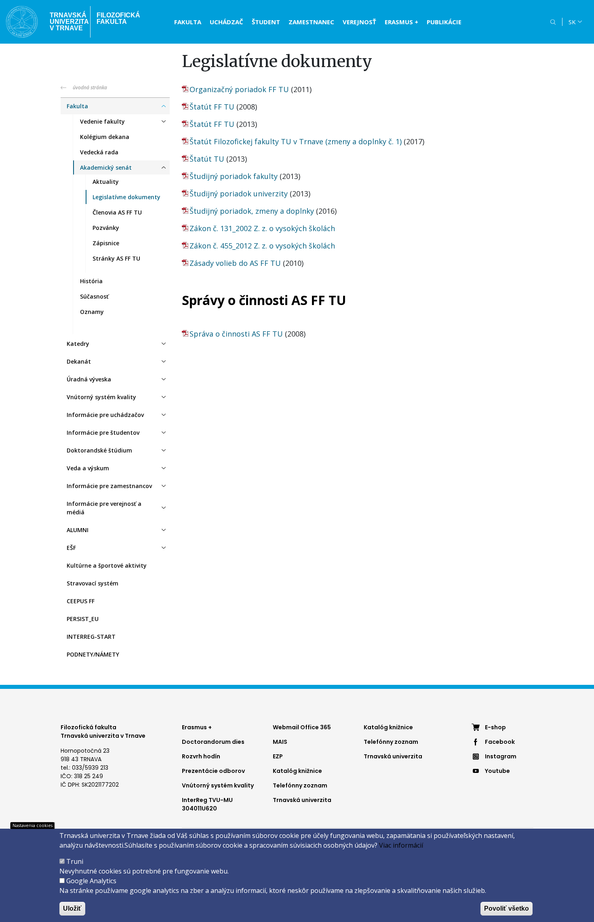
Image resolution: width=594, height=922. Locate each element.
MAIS (280, 742)
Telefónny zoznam (300, 785)
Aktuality (106, 181)
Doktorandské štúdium (99, 450)
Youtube (497, 771)
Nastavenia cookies (33, 825)
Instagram (500, 756)
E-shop (495, 727)
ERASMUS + (401, 22)
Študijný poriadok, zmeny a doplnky (252, 211)
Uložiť (72, 908)
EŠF (71, 548)
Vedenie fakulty (102, 121)
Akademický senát (106, 167)
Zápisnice (106, 243)
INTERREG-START (91, 636)
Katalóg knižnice (297, 771)
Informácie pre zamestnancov (109, 486)
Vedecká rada (99, 152)
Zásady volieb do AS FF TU (235, 263)
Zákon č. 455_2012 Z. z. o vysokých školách (262, 245)
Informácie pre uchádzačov (105, 415)
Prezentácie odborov (213, 771)
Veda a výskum (88, 468)
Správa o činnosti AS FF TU (236, 334)
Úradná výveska (89, 379)
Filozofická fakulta (118, 18)
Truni (74, 861)
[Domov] (22, 22)
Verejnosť (359, 22)
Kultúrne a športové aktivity (107, 565)
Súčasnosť (94, 296)
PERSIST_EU (83, 619)
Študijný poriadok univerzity (239, 193)
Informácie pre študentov (103, 432)
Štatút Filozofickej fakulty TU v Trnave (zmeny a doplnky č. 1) (296, 141)
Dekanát (79, 361)
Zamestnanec (311, 22)
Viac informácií (401, 845)
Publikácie (444, 22)
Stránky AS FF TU (116, 258)
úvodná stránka (90, 87)
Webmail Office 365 (302, 727)
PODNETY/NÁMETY (93, 654)
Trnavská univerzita (302, 800)
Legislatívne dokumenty (126, 197)
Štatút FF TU (212, 107)
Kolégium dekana (104, 137)
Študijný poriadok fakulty (234, 176)
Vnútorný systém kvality (101, 397)
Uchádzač (226, 22)
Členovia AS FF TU (117, 212)
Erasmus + (197, 727)
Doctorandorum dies (213, 742)
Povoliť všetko (506, 908)
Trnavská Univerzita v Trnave (67, 22)
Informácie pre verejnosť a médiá (104, 508)
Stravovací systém (92, 583)
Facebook (500, 742)
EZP (278, 756)
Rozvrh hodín (201, 756)
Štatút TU (207, 159)
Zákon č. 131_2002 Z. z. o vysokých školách (262, 228)
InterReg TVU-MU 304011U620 (207, 804)
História (91, 281)
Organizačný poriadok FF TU (239, 89)
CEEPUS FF (81, 601)
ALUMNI (77, 530)
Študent (266, 22)
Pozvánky (106, 228)
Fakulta (187, 22)
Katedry (78, 343)
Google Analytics (91, 880)
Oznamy (92, 312)
